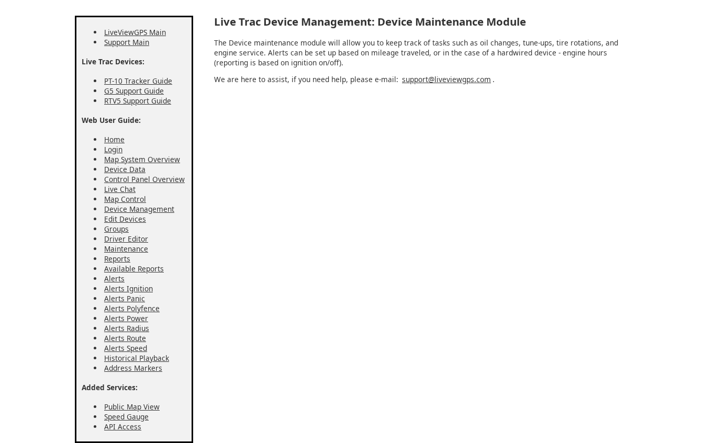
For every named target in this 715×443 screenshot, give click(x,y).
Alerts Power (126, 318)
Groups (116, 229)
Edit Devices (125, 219)
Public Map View (132, 407)
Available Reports (134, 269)
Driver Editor (126, 239)
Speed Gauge (126, 417)
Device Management (139, 209)
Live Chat (120, 189)
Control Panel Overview (144, 179)
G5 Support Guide (134, 91)
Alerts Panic (124, 298)
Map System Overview (142, 159)
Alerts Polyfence (132, 308)
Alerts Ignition (128, 288)
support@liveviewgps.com (446, 79)
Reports (117, 259)
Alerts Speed (125, 348)
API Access (122, 426)
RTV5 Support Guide (137, 101)
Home (114, 139)
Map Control (125, 199)
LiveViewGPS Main (135, 32)
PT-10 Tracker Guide (138, 81)
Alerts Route (125, 338)
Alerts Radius (126, 328)
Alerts (114, 278)
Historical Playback (136, 358)
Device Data (125, 169)
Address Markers (133, 368)
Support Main (126, 42)
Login (113, 149)
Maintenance (126, 249)
